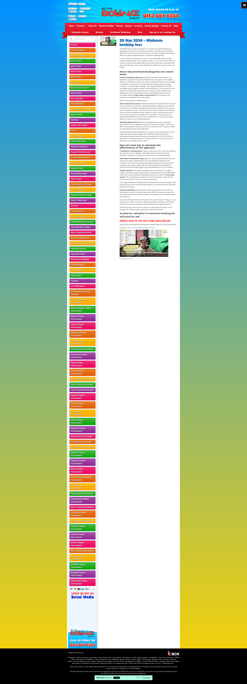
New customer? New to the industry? (109, 657)
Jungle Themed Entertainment (82, 447)
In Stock (74, 45)
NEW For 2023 (76, 77)
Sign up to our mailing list (162, 32)
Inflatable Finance (80, 32)
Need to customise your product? (86, 657)
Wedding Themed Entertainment (77, 557)
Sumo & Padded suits (79, 200)
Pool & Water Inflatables (80, 259)
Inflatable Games (77, 168)
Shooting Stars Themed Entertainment (80, 500)
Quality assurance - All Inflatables (147, 657)
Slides (73, 130)
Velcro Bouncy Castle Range (81, 109)
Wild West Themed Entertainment (78, 566)
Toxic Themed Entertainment (82, 520)
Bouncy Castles (76, 93)
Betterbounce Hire (168, 663)
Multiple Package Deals (79, 55)
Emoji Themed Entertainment (82, 384)
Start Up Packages (78, 50)
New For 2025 (76, 66)
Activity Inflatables (78, 136)
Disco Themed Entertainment (82, 379)
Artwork (138, 26)
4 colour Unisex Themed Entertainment (80, 301)
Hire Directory (146, 659)
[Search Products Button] (71, 38)
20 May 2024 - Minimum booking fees (141, 42)
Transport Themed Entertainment (78, 527)
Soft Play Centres (77, 211)
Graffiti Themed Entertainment (77, 421)
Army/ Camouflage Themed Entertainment (81, 309)
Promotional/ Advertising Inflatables (80, 293)
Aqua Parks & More (78, 254)
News (140, 32)
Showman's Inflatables (79, 146)
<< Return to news (126, 259)
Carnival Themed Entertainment (77, 326)
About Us (92, 26)
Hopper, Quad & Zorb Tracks (81, 184)
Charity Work (71, 657)
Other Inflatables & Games (81, 227)
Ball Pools (74, 120)
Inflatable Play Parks (78, 248)
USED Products (76, 275)
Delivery (93, 661)
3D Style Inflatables (78, 270)
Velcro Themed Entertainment (82, 550)
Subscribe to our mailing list (84, 659)
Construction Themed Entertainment (79, 356)
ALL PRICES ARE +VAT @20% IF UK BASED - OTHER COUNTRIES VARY (136, 661)
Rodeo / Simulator (77, 189)
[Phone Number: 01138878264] (161, 16)
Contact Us (166, 26)
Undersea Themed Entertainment (78, 535)
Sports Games (76, 179)
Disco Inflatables (77, 98)
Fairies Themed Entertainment (82, 390)
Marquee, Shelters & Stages (81, 195)
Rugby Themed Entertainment (82, 493)
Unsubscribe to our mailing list (109, 659)
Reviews (99, 32)
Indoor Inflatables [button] (77, 103)
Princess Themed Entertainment (77, 487)
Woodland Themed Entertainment (78, 574)
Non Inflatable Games (79, 173)
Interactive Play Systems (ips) (82, 243)
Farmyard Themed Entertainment (77, 396)
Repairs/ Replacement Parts (81, 232)
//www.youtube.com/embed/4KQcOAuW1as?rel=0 (137, 228)
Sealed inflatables (78, 264)
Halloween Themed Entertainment (78, 429)
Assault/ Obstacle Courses (80, 152)
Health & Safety (106, 26)
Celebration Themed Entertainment (78, 334)
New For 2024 (76, 71)
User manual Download (165, 657)
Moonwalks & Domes (78, 162)
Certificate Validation (120, 32)
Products (81, 26)
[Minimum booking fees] (108, 41)
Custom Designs (152, 26)
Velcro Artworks (77, 114)
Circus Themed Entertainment (82, 349)
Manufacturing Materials (80, 238)
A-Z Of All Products (78, 286)
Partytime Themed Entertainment (78, 462)
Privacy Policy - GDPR (129, 657)
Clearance (74, 281)
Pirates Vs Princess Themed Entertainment (81, 478)
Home (71, 26)
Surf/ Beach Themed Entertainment (78, 514)
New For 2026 (76, 61)
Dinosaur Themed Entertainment (77, 372)
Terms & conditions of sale (81, 661)
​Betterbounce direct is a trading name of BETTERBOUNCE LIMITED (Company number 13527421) (130, 663)
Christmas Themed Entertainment (78, 342)
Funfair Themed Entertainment (77, 413)
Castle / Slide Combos (79, 125)
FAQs (176, 26)
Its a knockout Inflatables (80, 157)
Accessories (75, 82)
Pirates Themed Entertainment (77, 470)
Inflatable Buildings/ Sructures (82, 222)
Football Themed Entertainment (77, 405)
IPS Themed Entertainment (81, 441)
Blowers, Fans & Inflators (80, 87)
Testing (119, 26)
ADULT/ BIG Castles (78, 141)
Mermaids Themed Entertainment (78, 454)
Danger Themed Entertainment (77, 364)
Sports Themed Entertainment (82, 507)
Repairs (128, 26)
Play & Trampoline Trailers (80, 216)
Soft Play (74, 205)
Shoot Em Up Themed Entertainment (79, 582)
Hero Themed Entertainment (82, 436)
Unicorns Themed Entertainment (77, 544)
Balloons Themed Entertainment (77, 317)
